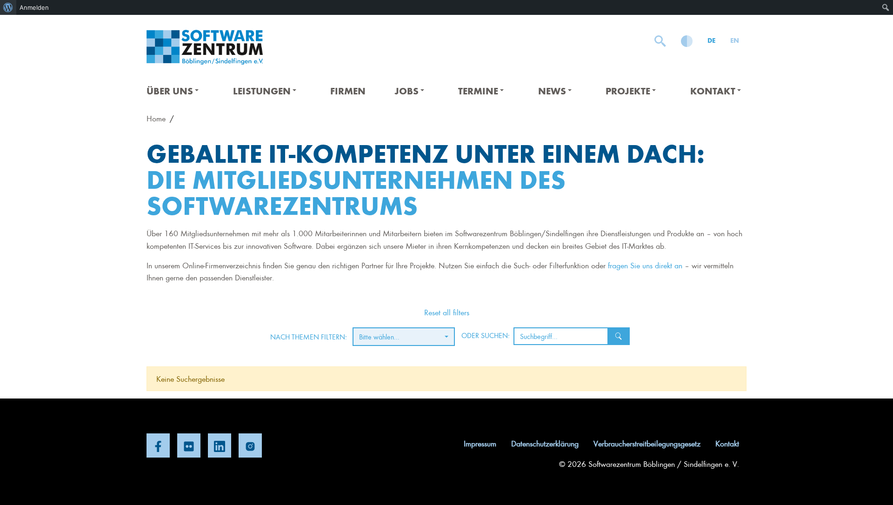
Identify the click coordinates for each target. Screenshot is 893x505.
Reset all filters (446, 312)
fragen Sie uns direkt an (645, 265)
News (552, 90)
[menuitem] (8, 7)
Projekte (628, 90)
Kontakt (712, 90)
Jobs (406, 90)
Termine (478, 90)
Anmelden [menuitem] (34, 7)
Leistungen (262, 90)
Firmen (348, 90)
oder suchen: (485, 335)
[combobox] (404, 336)
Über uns (170, 90)
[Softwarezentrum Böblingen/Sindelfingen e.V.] (205, 47)
